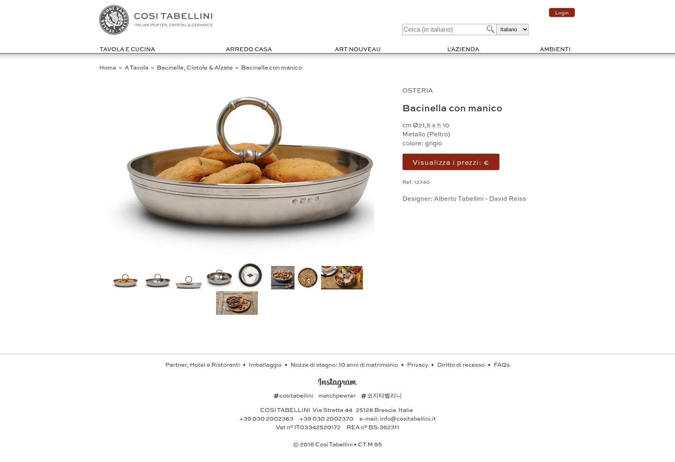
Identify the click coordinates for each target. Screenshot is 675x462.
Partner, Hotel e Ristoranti (203, 364)
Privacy (418, 364)
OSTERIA (417, 90)
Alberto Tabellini (459, 198)
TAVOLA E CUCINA (127, 49)
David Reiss (507, 198)
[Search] (490, 29)
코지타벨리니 (381, 395)
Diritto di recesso (461, 364)
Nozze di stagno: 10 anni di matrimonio (345, 364)
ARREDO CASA (249, 49)
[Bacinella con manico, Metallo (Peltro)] (188, 286)
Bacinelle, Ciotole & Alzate (195, 67)
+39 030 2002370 (326, 418)
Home (108, 67)
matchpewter (337, 395)
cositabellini (293, 395)
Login (562, 12)
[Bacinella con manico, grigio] (157, 286)
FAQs (502, 364)
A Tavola (137, 67)
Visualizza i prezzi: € (450, 162)
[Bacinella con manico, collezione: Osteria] (250, 286)
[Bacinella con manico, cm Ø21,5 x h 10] (219, 286)
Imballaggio (266, 364)
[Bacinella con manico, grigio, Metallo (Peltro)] (237, 312)
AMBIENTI (555, 49)
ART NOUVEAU (358, 49)
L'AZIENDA (463, 49)
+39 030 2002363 (266, 418)
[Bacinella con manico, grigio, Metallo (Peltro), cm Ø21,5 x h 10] (248, 253)
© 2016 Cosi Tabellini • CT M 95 (337, 444)
